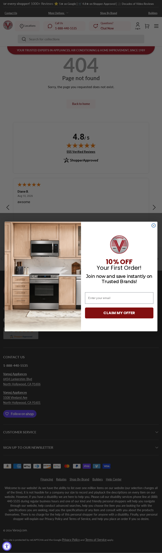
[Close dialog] (153, 225)
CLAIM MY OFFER (119, 313)
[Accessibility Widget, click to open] (7, 546)
